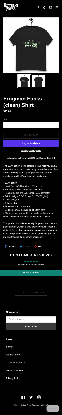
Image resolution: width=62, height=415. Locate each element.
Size (5, 119)
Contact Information (15, 362)
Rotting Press (25, 405)
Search (9, 346)
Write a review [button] (31, 272)
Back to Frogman (33, 293)
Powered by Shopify (40, 405)
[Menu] (57, 7)
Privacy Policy (13, 378)
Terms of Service (14, 370)
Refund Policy (13, 354)
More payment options (31, 150)
